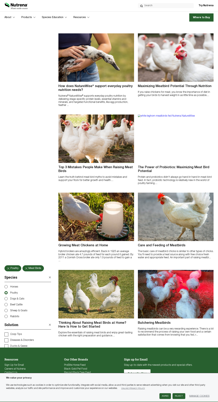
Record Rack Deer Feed (77, 372)
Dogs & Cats (17, 299)
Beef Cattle (16, 305)
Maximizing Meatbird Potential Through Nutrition (174, 86)
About (7, 17)
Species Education (52, 17)
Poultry (14, 293)
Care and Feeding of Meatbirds (161, 245)
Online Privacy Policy (133, 388)
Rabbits (14, 316)
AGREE (165, 396)
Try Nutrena (206, 5)
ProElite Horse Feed (75, 365)
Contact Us (10, 372)
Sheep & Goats (18, 311)
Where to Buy (201, 17)
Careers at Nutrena (15, 369)
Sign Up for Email (14, 365)
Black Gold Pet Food (75, 369)
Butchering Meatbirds (154, 323)
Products (26, 17)
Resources (79, 17)
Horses (14, 287)
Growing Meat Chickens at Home (83, 245)
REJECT (179, 396)
